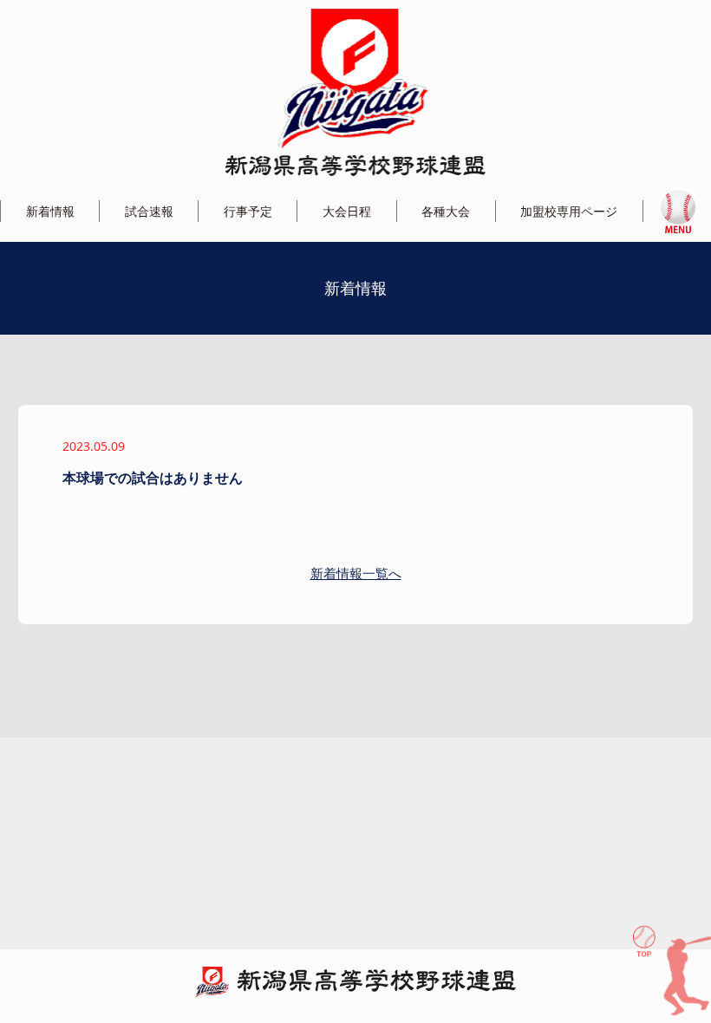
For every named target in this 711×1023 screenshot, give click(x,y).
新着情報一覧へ (355, 573)
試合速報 (149, 211)
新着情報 (50, 211)
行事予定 (248, 211)
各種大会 (445, 211)
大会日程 (347, 211)
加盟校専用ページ (568, 211)
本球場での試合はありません (152, 477)
